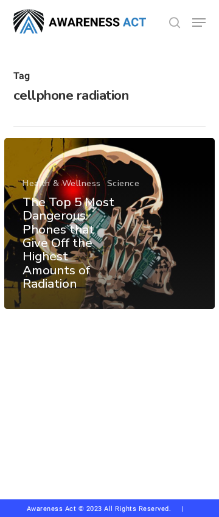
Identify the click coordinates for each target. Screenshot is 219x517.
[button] (199, 22)
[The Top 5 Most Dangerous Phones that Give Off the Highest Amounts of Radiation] (109, 223)
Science (123, 183)
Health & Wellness (62, 183)
